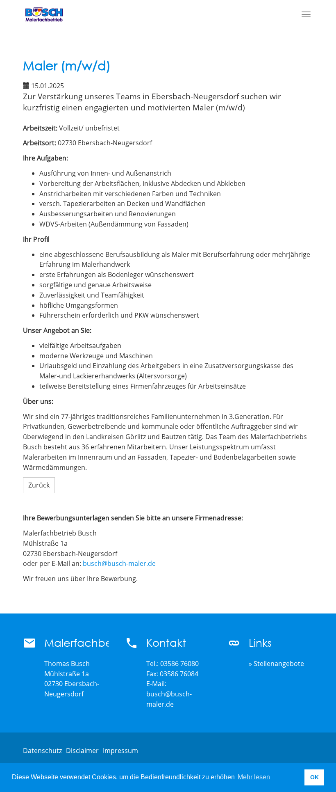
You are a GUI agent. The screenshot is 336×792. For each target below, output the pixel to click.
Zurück (39, 485)
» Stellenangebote (276, 663)
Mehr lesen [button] (254, 777)
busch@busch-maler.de (119, 563)
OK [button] (314, 777)
